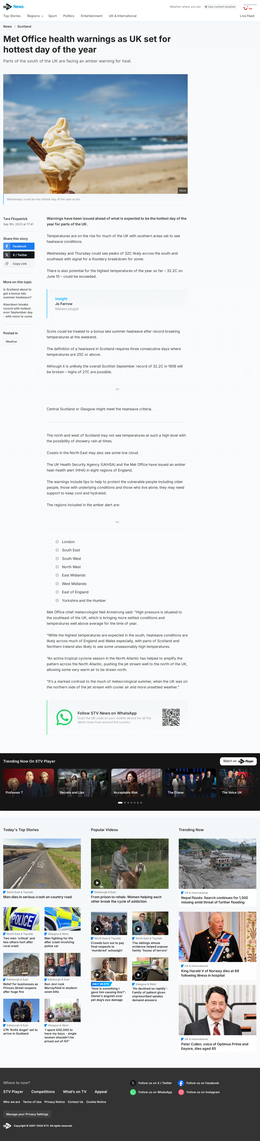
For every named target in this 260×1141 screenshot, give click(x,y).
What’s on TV (75, 1092)
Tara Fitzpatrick (15, 219)
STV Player (13, 1092)
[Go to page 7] (141, 803)
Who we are (11, 1102)
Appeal (101, 1092)
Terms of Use (32, 1102)
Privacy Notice (54, 1102)
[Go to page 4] (131, 803)
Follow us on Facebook (202, 1083)
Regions (33, 16)
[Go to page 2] (125, 803)
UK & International (122, 16)
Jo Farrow (64, 304)
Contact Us (75, 1102)
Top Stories (12, 16)
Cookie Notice (96, 1102)
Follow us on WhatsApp (155, 1092)
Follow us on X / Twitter (155, 1083)
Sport (52, 16)
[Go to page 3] (128, 803)
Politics (68, 16)
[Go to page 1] (120, 803)
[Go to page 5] (134, 803)
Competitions (43, 1092)
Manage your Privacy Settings (27, 1114)
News (7, 26)
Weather (175, 6)
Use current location (221, 6)
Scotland (24, 26)
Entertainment (91, 16)
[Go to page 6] (138, 803)
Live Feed (247, 16)
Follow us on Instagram (203, 1092)
